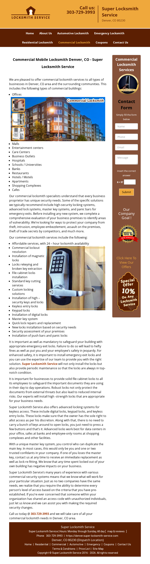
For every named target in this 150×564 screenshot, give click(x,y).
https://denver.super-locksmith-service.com (92, 535)
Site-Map (98, 548)
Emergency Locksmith (109, 33)
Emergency (93, 544)
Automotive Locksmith (73, 33)
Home (30, 33)
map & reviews (116, 531)
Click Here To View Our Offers (126, 262)
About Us (45, 33)
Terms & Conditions (63, 548)
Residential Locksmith (37, 42)
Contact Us (120, 42)
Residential (41, 544)
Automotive (76, 544)
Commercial (59, 544)
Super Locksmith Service (39, 364)
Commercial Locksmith (74, 42)
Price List (84, 548)
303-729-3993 (81, 12)
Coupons (102, 42)
